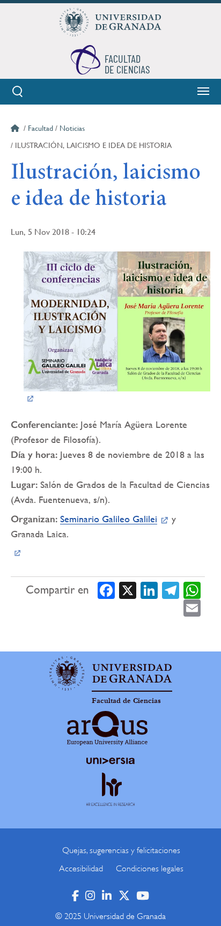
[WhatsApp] (192, 590)
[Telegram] (170, 590)
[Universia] (110, 761)
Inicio (16, 129)
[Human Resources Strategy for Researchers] (110, 799)
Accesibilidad (81, 868)
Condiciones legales (149, 868)
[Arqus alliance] (107, 728)
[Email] (192, 608)
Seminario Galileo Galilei (108, 518)
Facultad (40, 128)
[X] (127, 590)
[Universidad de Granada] (110, 22)
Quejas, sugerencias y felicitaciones (121, 850)
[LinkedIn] (149, 590)
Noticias (72, 128)
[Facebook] (106, 590)
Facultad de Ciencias (126, 701)
